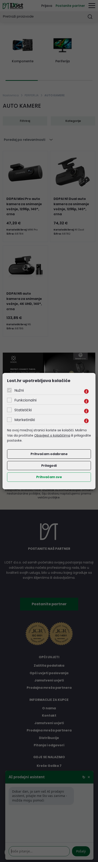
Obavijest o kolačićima (52, 435)
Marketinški (24, 419)
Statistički (23, 410)
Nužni (19, 390)
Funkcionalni (25, 400)
